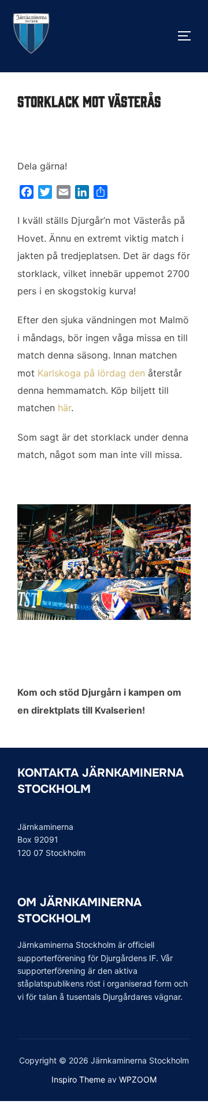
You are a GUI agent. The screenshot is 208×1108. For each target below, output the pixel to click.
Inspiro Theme (78, 1079)
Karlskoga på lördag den (91, 373)
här (64, 407)
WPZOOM (138, 1079)
